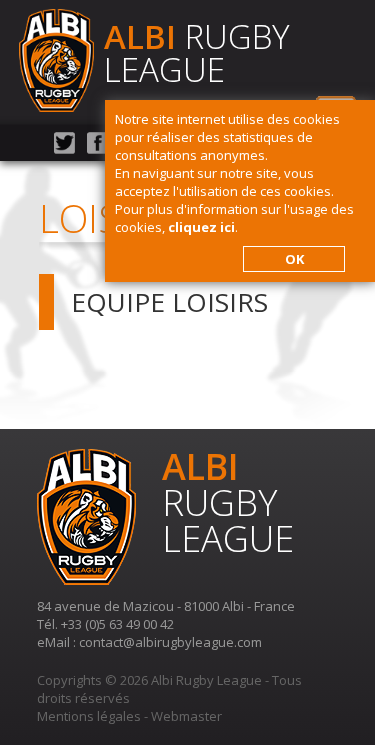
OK (294, 259)
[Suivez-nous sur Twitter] (64, 149)
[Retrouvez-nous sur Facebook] (97, 149)
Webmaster (186, 716)
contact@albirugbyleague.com (170, 642)
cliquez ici (201, 227)
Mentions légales (89, 716)
